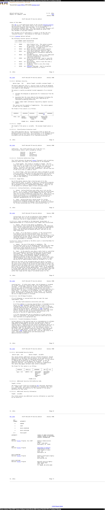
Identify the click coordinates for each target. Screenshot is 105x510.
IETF (53, 14)
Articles (6, 0)
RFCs (48, 0)
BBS (35, 0)
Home (1, 0)
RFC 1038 (12, 77)
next (38, 5)
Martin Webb (59, 506)
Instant (28, 0)
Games (18, 0)
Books (32, 0)
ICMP (21, 305)
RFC (16, 24)
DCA (38, 385)
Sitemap (58, 0)
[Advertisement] (57, 493)
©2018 (54, 506)
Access (34, 160)
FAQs (10, 0)
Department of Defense (43, 447)
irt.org (18, 5)
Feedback (53, 0)
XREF (13, 0)
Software (22, 0)
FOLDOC (43, 0)
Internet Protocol (48, 24)
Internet (17, 36)
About (39, 0)
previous (34, 5)
